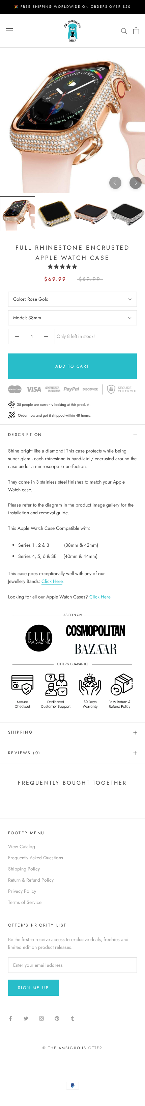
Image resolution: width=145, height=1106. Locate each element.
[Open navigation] (9, 30)
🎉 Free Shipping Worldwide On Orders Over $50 (72, 6)
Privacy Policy (22, 891)
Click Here (51, 581)
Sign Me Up (33, 988)
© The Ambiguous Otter (72, 1048)
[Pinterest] (57, 1018)
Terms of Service (24, 902)
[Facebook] (10, 1018)
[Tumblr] (72, 1018)
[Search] (124, 30)
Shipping (20, 732)
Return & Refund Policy (31, 880)
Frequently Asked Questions (35, 857)
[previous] (115, 182)
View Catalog (21, 846)
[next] (135, 182)
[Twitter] (26, 1018)
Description (25, 435)
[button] (63, 266)
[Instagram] (41, 1018)
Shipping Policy (24, 868)
